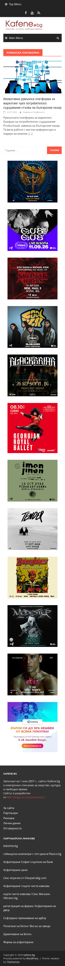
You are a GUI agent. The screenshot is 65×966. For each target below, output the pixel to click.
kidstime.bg (10, 846)
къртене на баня (42, 862)
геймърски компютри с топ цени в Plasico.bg (32, 854)
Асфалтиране (11, 886)
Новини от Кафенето (34, 112)
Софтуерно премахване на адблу (24, 918)
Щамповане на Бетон (17, 934)
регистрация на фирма (18, 906)
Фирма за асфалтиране (18, 942)
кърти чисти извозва (35, 886)
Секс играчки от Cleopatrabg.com (24, 878)
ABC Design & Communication (26, 797)
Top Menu (15, 4)
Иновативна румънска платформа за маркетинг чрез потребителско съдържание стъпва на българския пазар (32, 103)
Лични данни (11, 823)
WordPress (32, 958)
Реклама (8, 818)
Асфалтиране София (16, 862)
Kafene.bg (29, 954)
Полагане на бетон (15, 926)
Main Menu (16, 38)
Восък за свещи (40, 926)
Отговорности (12, 828)
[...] (30, 133)
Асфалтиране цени (15, 870)
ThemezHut (13, 961)
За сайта (8, 808)
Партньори (10, 813)
